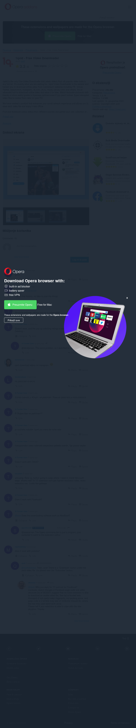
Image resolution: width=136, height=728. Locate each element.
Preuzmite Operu (22, 304)
